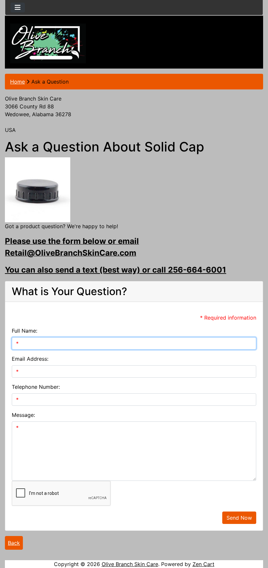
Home (17, 81)
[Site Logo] (48, 43)
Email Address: (30, 358)
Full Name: (24, 330)
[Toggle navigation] (17, 7)
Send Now (239, 517)
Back (14, 543)
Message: (23, 415)
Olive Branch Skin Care (130, 564)
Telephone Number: (36, 387)
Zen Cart (203, 564)
